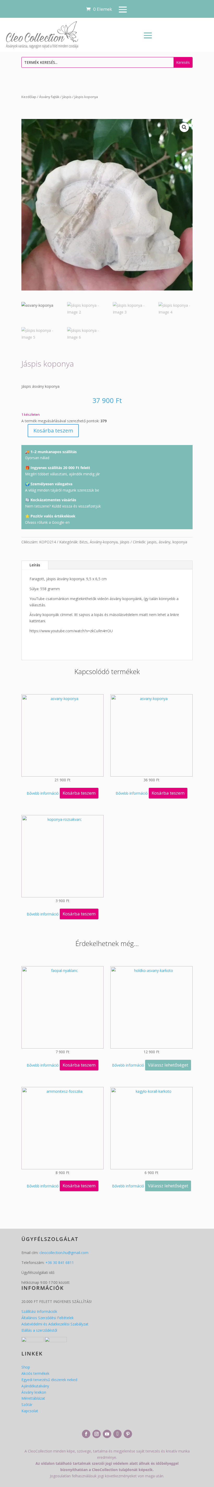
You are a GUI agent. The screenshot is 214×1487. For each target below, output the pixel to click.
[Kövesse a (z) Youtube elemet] (107, 1434)
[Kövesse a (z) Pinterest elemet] (128, 1434)
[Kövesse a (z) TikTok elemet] (117, 1434)
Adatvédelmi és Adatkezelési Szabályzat (54, 1323)
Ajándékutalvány (35, 1385)
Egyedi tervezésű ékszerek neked (49, 1379)
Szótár (26, 1404)
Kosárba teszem (53, 430)
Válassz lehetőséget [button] (168, 1065)
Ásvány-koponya (104, 541)
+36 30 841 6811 (59, 1262)
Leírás (34, 564)
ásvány (164, 541)
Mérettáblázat (33, 1398)
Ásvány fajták (49, 96)
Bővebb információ (43, 793)
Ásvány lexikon (33, 1392)
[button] (184, 127)
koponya (180, 541)
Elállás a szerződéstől (39, 1330)
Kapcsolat (29, 1410)
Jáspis (67, 96)
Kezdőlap (28, 96)
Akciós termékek (35, 1373)
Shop (25, 1367)
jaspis (152, 541)
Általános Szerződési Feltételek (47, 1317)
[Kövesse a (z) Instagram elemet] (96, 1434)
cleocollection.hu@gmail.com (63, 1252)
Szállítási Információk (39, 1311)
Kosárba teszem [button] (79, 793)
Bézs (83, 541)
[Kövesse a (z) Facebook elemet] (86, 1434)
